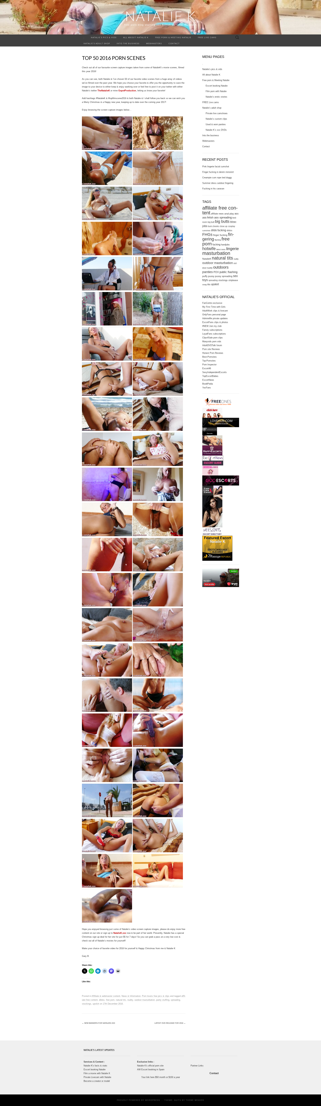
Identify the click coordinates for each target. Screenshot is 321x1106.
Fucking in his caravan (213, 188)
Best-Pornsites (209, 357)
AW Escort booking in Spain (150, 1069)
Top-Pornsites (209, 360)
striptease (233, 280)
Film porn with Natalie (216, 91)
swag (204, 284)
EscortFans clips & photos (215, 322)
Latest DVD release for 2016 (170, 1023)
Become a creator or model (97, 1081)
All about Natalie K (135, 37)
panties (207, 272)
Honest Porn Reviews (212, 353)
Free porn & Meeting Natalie (173, 37)
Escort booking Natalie (217, 85)
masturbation (216, 253)
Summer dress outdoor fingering (217, 183)
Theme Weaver (195, 1100)
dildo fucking (218, 230)
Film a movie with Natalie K (97, 1073)
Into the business (128, 43)
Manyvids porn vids (211, 341)
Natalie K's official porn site (150, 1065)
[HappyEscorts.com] (212, 450)
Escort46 (206, 368)
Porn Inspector (209, 364)
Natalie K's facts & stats (95, 1065)
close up (223, 226)
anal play (229, 213)
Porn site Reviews (211, 349)
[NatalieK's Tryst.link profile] (220, 577)
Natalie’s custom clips (216, 119)
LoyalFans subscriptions (214, 333)
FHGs (207, 234)
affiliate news (217, 213)
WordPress (152, 1100)
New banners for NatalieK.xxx (98, 1023)
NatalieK (206, 259)
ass (237, 213)
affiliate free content (220, 210)
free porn (110, 1000)
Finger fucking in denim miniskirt (218, 172)
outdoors (221, 267)
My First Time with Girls (214, 307)
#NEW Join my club (212, 326)
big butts (222, 221)
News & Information (131, 996)
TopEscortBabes (210, 376)
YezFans (206, 387)
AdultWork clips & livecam (215, 310)
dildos (102, 1000)
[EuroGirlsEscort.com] (212, 490)
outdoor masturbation (144, 1000)
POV (216, 272)
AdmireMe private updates (215, 318)
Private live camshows (217, 113)
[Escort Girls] (212, 460)
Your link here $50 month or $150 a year (160, 1077)
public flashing (228, 272)
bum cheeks (213, 226)
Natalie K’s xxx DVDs (216, 130)
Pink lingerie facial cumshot (215, 166)
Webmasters (154, 43)
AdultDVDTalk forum (212, 345)
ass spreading (223, 217)
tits (208, 284)
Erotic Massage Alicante (218, 550)
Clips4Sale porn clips (212, 337)
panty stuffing (162, 1000)
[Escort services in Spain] (210, 470)
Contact (174, 43)
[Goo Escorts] (220, 480)
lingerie (232, 248)
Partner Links (197, 1065)
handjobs (225, 245)
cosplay (231, 226)
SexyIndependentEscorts (214, 372)
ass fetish (207, 217)
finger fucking (220, 235)
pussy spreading (223, 276)
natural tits (121, 1000)
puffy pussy (208, 276)
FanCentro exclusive (212, 303)
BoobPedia (207, 383)
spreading (175, 1000)
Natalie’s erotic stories (216, 96)
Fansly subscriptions (212, 330)
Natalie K (160, 16)
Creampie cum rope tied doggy (217, 177)
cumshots (206, 230)
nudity (130, 1000)
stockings (86, 1003)
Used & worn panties (216, 124)
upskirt (96, 1003)
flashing (218, 240)
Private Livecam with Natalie (97, 1077)
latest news (221, 249)
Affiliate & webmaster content (106, 996)
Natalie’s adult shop (97, 43)
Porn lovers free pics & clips (155, 996)
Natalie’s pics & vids (104, 37)
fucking (216, 244)
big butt (211, 222)
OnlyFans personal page (214, 314)
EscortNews (208, 380)
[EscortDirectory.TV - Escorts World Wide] (212, 440)
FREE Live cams (207, 37)
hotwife (209, 248)
